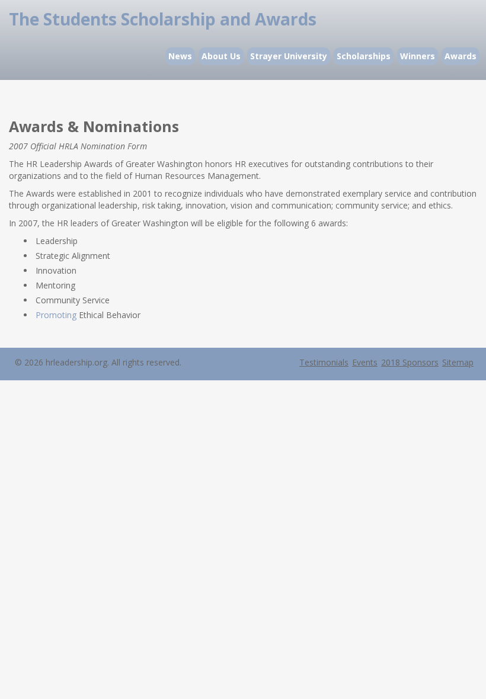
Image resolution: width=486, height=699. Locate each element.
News (180, 56)
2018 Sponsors (410, 362)
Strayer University (288, 56)
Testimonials (323, 362)
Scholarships (364, 56)
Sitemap (458, 362)
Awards (461, 56)
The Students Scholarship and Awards (162, 19)
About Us (221, 56)
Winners (417, 56)
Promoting (56, 314)
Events (365, 362)
